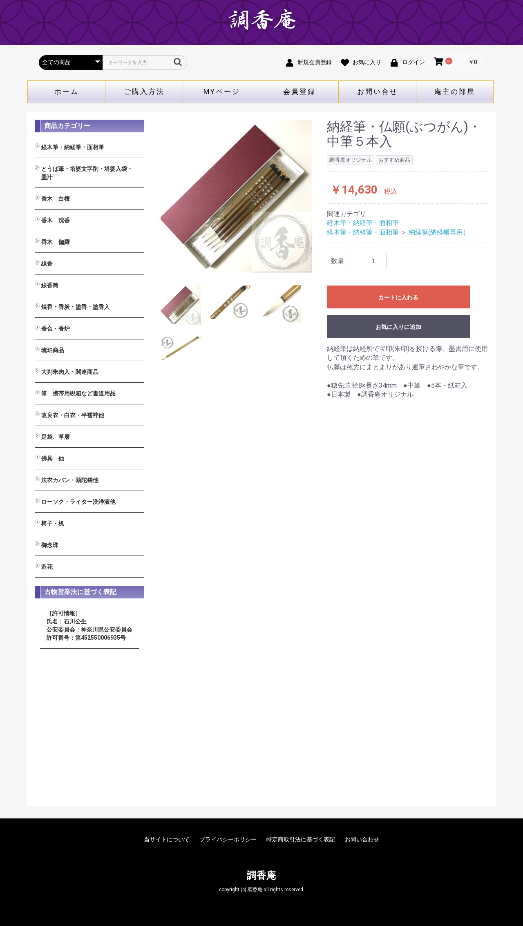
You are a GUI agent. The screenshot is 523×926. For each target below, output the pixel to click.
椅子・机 (52, 523)
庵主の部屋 (454, 91)
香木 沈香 (55, 220)
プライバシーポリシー (228, 839)
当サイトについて (167, 839)
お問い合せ (377, 91)
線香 (47, 263)
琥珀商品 (52, 350)
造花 (47, 566)
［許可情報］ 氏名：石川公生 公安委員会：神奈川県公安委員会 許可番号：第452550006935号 (89, 625)
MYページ (221, 91)
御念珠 (49, 545)
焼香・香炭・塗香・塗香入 (75, 306)
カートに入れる (398, 297)
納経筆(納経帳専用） (439, 232)
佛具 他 (52, 458)
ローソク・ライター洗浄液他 (78, 501)
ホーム (66, 91)
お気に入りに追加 (398, 327)
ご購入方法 (144, 91)
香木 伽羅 (55, 242)
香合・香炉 (55, 328)
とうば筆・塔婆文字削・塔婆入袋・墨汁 (87, 172)
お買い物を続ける (236, 471)
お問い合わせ (362, 839)
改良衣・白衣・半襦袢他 (72, 415)
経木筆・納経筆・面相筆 (72, 147)
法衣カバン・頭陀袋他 (69, 480)
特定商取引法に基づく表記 (300, 839)
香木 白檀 (55, 198)
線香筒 (49, 285)
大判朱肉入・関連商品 (69, 371)
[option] (237, 196)
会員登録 (299, 91)
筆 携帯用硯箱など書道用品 (78, 393)
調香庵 (261, 875)
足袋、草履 (55, 436)
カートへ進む (292, 471)
